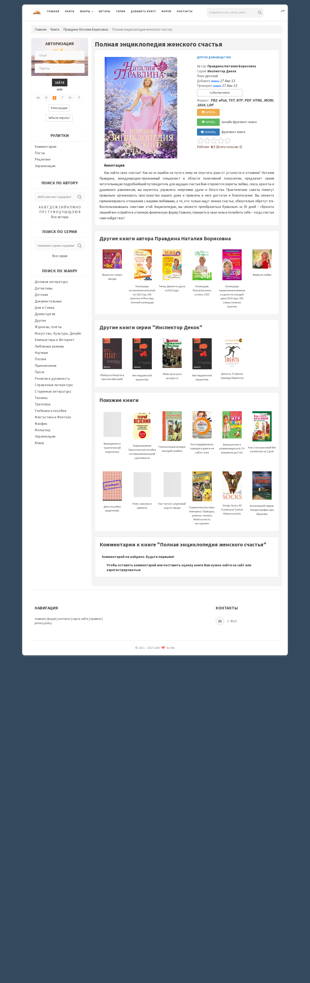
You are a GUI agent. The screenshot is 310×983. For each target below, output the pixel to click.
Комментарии (46, 146)
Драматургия (45, 314)
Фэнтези (138, 753)
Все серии (59, 256)
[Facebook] (79, 97)
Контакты (185, 11)
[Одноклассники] (54, 97)
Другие (40, 320)
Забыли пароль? (59, 118)
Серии (120, 11)
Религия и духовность (52, 378)
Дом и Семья (44, 307)
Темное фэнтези (144, 712)
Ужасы (136, 732)
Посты (40, 153)
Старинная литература (53, 391)
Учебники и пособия (50, 411)
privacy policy (43, 623)
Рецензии (42, 159)
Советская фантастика (149, 672)
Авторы (105, 11)
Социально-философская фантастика (161, 692)
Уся (134, 743)
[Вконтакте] (38, 97)
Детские (41, 294)
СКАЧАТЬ (210, 132)
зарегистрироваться (123, 570)
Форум (166, 11)
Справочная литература (54, 385)
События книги (220, 93)
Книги (69, 11)
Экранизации (45, 166)
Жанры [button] (85, 11)
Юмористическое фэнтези (152, 824)
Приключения (46, 365)
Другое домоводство (214, 57)
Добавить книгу (143, 11)
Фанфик (41, 423)
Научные (41, 352)
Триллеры (42, 404)
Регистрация (59, 108)
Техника (41, 398)
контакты (64, 619)
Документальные (48, 301)
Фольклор (42, 430)
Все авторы (59, 217)
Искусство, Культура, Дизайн (58, 333)
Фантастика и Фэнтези (53, 417)
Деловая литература (147, 23)
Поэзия (40, 359)
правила (95, 619)
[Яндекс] (62, 97)
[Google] (70, 97)
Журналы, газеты (48, 327)
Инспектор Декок (221, 71)
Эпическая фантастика (149, 773)
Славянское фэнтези (147, 661)
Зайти (59, 82)
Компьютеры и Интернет (55, 340)
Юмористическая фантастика (154, 813)
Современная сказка (147, 682)
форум (51, 619)
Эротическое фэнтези (148, 803)
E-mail (232, 620)
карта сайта (80, 619)
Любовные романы (49, 346)
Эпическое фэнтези (146, 783)
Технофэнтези (142, 722)
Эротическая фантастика (151, 793)
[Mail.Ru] (46, 97)
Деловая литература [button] (96, 23)
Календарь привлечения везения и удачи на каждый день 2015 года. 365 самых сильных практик (232, 296)
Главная (53, 11)
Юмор (39, 443)
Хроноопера (140, 763)
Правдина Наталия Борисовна (85, 29)
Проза (39, 372)
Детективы (44, 288)
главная (40, 619)
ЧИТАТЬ (210, 122)
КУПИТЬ (209, 112)
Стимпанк (139, 702)
